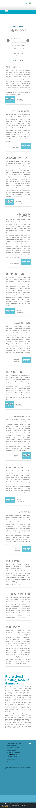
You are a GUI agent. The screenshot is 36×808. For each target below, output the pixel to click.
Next (27, 40)
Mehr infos (20, 99)
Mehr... (10, 806)
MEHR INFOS (18, 54)
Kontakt (14, 750)
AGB (19, 743)
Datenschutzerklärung (13, 747)
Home (8, 743)
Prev (8, 40)
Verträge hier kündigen (13, 752)
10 (25, 60)
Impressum (14, 743)
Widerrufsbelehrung (12, 745)
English (26, 3)
